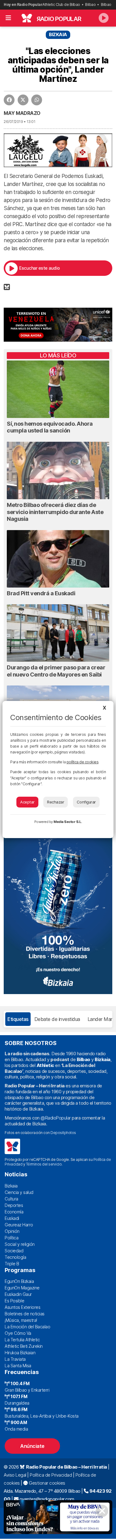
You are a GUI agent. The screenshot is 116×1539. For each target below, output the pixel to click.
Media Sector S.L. (68, 822)
